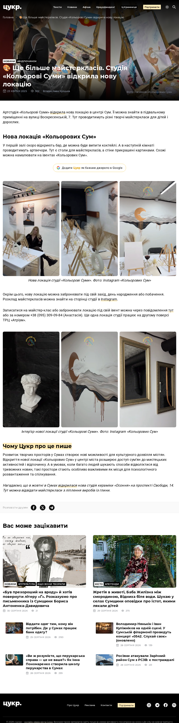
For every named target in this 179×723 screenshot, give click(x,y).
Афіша (87, 7)
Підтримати (152, 7)
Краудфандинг (105, 7)
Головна (8, 17)
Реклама (90, 705)
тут (171, 310)
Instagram (109, 299)
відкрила (57, 112)
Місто (99, 584)
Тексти (57, 7)
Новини (72, 7)
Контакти (106, 705)
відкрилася (67, 485)
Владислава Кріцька (56, 91)
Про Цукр (73, 705)
